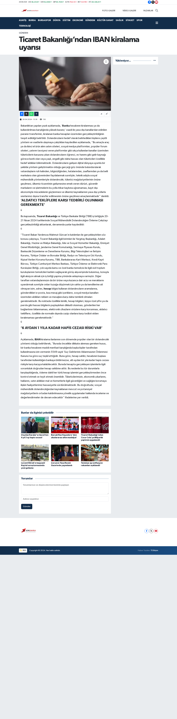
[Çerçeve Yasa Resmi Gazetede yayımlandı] (65, 453)
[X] (151, 531)
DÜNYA (57, 20)
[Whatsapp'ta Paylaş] (31, 114)
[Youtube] (156, 531)
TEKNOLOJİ (25, 26)
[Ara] (156, 10)
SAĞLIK (119, 20)
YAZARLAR (148, 11)
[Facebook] (146, 531)
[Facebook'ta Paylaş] (22, 114)
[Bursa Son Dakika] (30, 11)
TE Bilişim (154, 550)
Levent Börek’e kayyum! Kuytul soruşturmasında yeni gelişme (33, 465)
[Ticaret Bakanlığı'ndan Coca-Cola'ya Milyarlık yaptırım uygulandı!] (95, 425)
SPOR (139, 20)
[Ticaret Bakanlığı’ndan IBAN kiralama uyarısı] (65, 84)
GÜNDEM (90, 20)
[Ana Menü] (157, 23)
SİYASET (130, 20)
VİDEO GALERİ (129, 11)
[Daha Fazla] (36, 114)
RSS (24, 550)
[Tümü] (154, 61)
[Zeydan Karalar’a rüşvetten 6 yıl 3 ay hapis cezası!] (35, 425)
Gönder (27, 506)
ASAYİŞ (22, 20)
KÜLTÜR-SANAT (105, 20)
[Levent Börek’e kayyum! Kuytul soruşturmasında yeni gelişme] (35, 453)
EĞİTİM (66, 20)
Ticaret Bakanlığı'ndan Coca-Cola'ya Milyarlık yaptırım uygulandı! (92, 437)
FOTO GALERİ (108, 11)
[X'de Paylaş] (26, 114)
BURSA (32, 20)
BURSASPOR (44, 20)
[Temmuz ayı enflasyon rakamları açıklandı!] (95, 453)
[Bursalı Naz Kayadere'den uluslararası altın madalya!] (65, 425)
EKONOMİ (78, 20)
